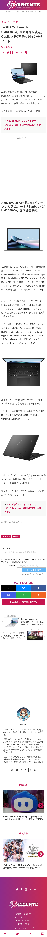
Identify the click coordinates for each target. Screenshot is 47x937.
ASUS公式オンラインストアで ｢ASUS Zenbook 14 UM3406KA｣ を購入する (22, 125)
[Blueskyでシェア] (8, 52)
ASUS (7, 536)
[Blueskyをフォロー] (23, 588)
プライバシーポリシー (23, 917)
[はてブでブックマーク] (17, 52)
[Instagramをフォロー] (8, 595)
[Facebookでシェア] (12, 52)
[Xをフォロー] (8, 588)
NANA (23, 724)
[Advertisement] (23, 164)
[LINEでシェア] (22, 52)
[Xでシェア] (3, 52)
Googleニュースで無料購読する (23, 602)
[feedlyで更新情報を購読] (23, 595)
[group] (23, 805)
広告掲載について (23, 920)
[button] (26, 52)
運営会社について (23, 914)
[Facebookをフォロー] (38, 588)
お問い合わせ (23, 924)
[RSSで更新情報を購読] (38, 595)
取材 (17, 536)
